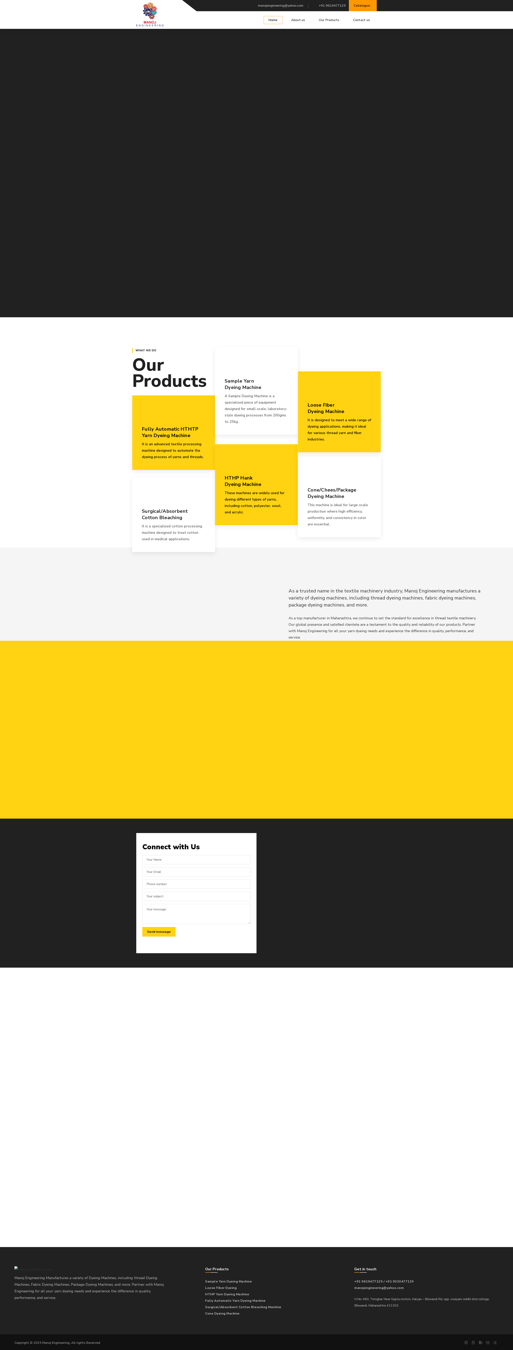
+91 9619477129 (332, 5)
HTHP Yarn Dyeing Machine (227, 1294)
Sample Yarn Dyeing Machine (228, 1281)
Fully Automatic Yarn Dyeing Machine (235, 1301)
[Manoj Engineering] (150, 14)
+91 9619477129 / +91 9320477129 (384, 1281)
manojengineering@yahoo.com (280, 5)
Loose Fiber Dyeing (221, 1288)
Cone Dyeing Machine (222, 1313)
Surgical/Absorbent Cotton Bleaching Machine (243, 1307)
